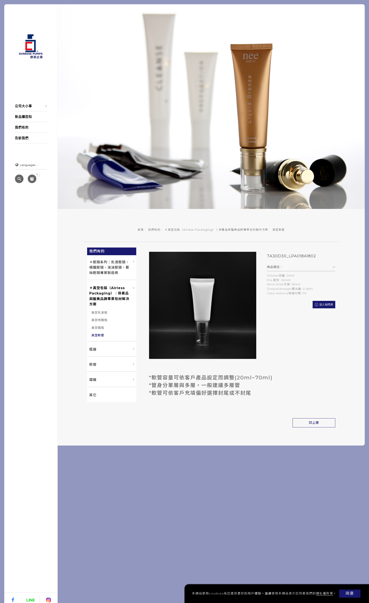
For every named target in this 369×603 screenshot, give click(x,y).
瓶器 (93, 349)
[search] (19, 179)
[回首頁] (31, 46)
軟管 (93, 365)
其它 (93, 395)
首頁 (141, 229)
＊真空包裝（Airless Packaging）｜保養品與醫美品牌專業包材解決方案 (216, 229)
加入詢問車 (326, 304)
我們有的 (154, 229)
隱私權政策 (324, 593)
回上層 (314, 423)
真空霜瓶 (97, 328)
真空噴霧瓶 (99, 320)
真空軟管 (278, 229)
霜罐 (93, 380)
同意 (350, 593)
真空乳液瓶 (99, 313)
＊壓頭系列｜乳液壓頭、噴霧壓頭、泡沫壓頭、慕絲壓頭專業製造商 (109, 267)
